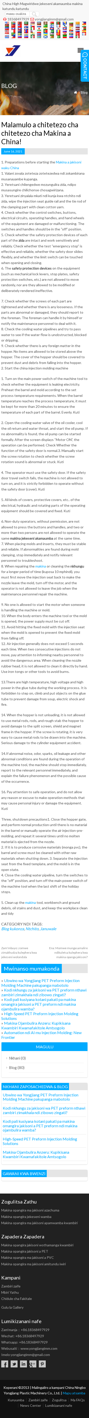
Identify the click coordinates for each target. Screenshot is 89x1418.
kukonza (17, 928)
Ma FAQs (78, 1400)
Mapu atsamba (74, 1393)
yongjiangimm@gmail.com (54, 19)
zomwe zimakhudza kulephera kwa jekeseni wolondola (19, 952)
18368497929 (18, 19)
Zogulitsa (59, 1400)
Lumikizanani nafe (58, 1405)
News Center (30, 1405)
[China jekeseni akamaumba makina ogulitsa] (11, 55)
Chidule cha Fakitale (16, 1298)
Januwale (48, 928)
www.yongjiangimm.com (39, 1348)
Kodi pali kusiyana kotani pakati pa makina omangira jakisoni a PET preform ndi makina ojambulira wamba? (38, 1004)
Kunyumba (16, 1400)
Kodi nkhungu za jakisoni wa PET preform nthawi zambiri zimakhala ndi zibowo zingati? (44, 992)
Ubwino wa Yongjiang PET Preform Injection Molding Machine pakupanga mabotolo (40, 983)
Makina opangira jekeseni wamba (26, 1216)
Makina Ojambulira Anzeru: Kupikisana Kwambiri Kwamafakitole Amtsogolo (35, 1025)
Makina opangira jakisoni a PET (24, 1251)
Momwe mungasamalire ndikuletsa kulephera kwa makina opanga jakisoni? (68, 952)
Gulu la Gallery (12, 1307)
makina (40, 566)
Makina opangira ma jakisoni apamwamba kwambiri (39, 1223)
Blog (84, 92)
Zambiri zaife (11, 1286)
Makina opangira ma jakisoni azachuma (30, 1210)
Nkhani (14, 1058)
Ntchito (32, 928)
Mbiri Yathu (10, 1292)
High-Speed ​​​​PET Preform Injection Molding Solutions (40, 1141)
